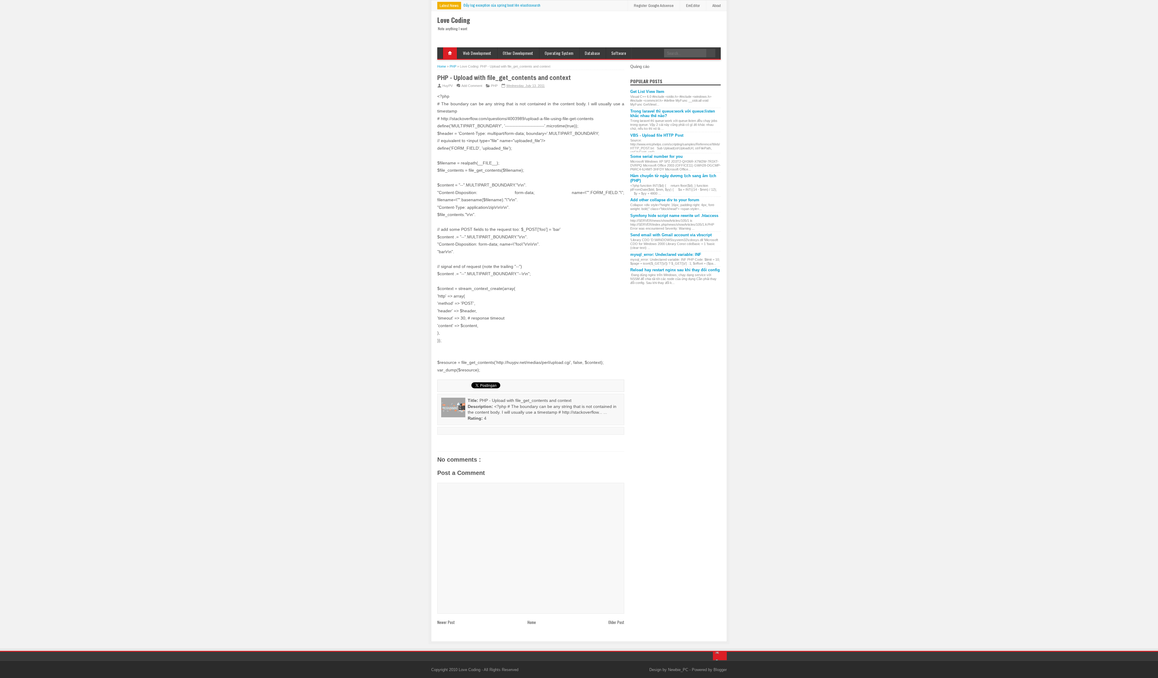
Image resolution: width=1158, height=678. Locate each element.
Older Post (616, 622)
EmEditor (693, 5)
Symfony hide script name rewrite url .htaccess (674, 215)
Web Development (477, 53)
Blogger (720, 669)
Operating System (559, 53)
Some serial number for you (656, 156)
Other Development (518, 53)
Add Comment (471, 86)
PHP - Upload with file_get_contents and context (504, 77)
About (716, 5)
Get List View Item (647, 91)
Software (618, 53)
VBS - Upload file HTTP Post (656, 135)
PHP (494, 86)
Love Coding (470, 669)
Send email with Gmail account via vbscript (671, 235)
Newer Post (446, 622)
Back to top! (720, 656)
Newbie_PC (678, 669)
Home (450, 53)
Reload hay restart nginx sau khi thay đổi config (675, 270)
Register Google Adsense (654, 5)
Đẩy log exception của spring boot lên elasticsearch (502, 5)
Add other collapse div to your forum (664, 200)
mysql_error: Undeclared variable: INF (665, 254)
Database (592, 53)
